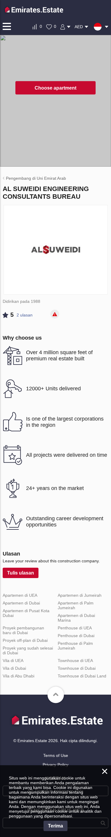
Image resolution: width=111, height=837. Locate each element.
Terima (55, 825)
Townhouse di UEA (75, 660)
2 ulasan (25, 315)
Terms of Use (55, 755)
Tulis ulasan (20, 572)
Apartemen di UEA (20, 595)
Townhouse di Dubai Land (82, 676)
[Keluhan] (54, 314)
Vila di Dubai (14, 668)
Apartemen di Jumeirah (80, 595)
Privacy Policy (55, 764)
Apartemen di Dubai (21, 603)
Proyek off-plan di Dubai (25, 640)
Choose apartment (55, 87)
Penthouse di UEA (75, 628)
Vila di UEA (13, 660)
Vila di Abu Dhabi (18, 676)
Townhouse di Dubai (77, 668)
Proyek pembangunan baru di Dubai (23, 630)
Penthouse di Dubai (76, 635)
